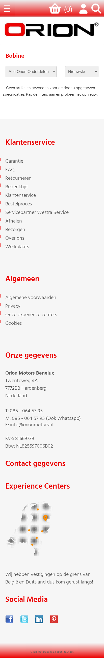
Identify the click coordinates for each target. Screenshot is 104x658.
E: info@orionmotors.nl (29, 425)
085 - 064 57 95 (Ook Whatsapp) (46, 419)
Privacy (12, 306)
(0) (68, 10)
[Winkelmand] (56, 11)
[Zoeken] (96, 11)
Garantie (14, 161)
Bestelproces (18, 204)
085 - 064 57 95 (26, 411)
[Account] (82, 11)
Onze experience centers (31, 315)
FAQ (10, 170)
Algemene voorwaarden (30, 298)
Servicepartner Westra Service (37, 213)
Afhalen (13, 221)
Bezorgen (15, 230)
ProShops (68, 652)
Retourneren (18, 178)
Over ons (14, 238)
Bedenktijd (16, 187)
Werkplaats (17, 247)
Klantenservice (20, 196)
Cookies (13, 323)
